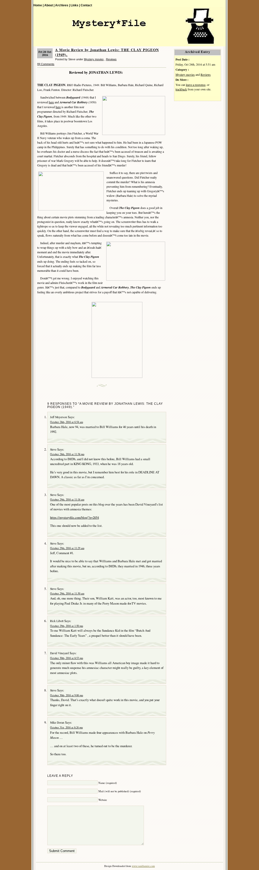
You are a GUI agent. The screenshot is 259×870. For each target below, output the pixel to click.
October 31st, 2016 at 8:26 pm (66, 727)
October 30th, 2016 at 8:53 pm (66, 658)
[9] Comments (45, 64)
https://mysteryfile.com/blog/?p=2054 (74, 517)
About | (49, 5)
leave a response (195, 85)
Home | (38, 5)
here (51, 102)
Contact (86, 5)
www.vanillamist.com (143, 866)
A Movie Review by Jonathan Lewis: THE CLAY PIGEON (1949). (107, 52)
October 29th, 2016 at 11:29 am (67, 548)
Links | (75, 5)
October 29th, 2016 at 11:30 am (67, 593)
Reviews (111, 59)
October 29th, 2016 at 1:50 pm (66, 626)
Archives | (62, 5)
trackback (181, 89)
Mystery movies (94, 59)
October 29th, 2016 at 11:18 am (67, 499)
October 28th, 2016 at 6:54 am (66, 422)
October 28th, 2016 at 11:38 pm (67, 454)
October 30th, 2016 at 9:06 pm (66, 695)
